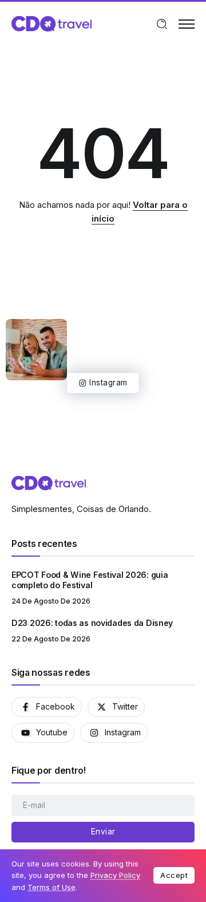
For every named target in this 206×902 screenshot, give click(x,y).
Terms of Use (51, 887)
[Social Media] (46, 707)
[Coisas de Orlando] (51, 23)
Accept (174, 875)
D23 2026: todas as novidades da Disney (92, 623)
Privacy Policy (115, 875)
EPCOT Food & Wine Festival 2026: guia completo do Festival (89, 580)
